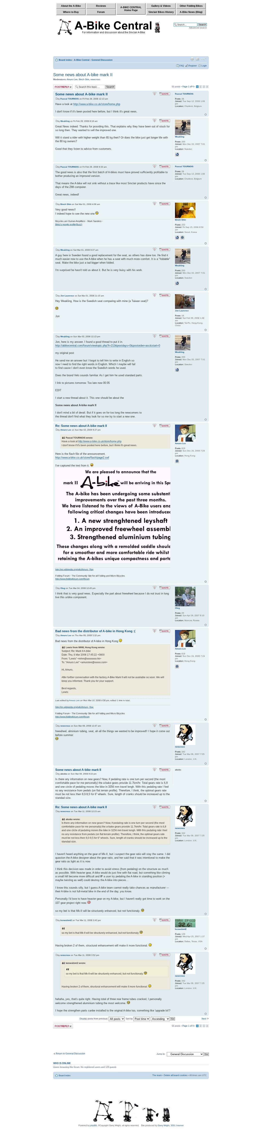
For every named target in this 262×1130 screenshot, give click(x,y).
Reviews (101, 6)
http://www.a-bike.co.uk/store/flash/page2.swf (82, 457)
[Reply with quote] (164, 94)
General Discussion (102, 60)
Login (204, 65)
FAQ (182, 65)
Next (204, 1018)
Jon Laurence (67, 296)
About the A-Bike (71, 6)
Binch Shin (84, 79)
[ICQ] (182, 237)
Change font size (204, 59)
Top (205, 114)
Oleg (62, 588)
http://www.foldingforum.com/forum (72, 579)
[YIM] (188, 237)
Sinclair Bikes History (161, 12)
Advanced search (198, 27)
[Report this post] (154, 94)
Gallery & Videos (161, 6)
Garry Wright (163, 1125)
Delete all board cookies (175, 1075)
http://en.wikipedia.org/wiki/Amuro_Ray (74, 569)
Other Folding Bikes (191, 6)
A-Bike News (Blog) (191, 12)
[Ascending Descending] (163, 1018)
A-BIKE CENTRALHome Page (130, 9)
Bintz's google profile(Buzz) (68, 224)
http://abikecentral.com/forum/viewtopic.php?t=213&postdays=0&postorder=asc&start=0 (107, 345)
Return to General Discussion (70, 1053)
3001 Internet (177, 1125)
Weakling (65, 121)
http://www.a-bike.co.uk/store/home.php (96, 104)
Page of (188, 86)
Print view (192, 59)
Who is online (62, 1063)
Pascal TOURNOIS (69, 99)
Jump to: (161, 1054)
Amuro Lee (72, 79)
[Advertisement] (131, 46)
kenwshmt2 (66, 920)
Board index (65, 60)
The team (157, 1075)
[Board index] (109, 26)
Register (193, 65)
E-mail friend (197, 59)
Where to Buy (71, 12)
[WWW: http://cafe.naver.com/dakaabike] (177, 237)
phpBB (93, 1125)
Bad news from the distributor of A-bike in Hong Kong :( (95, 631)
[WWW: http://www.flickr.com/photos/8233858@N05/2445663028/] (177, 154)
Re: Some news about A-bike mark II (81, 425)
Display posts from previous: (94, 1018)
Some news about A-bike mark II (83, 74)
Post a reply (59, 85)
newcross (95, 79)
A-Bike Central (81, 60)
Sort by (129, 1018)
